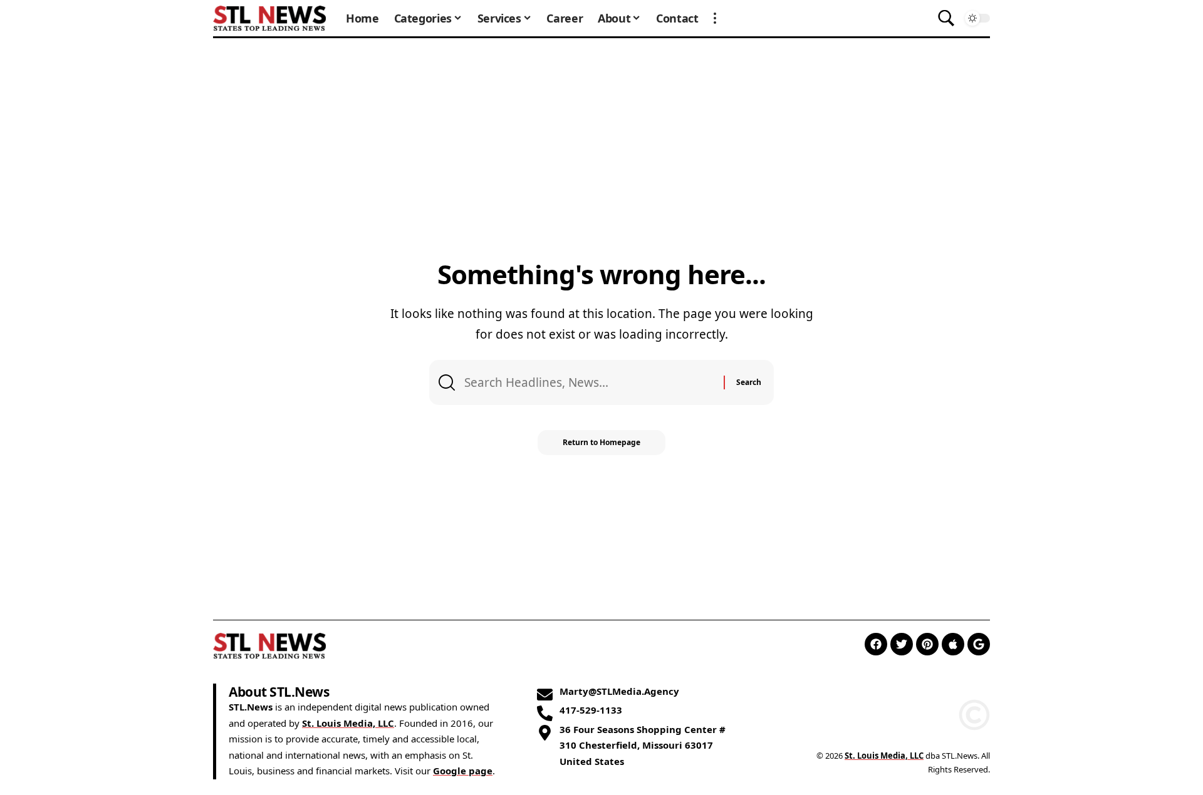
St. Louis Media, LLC (348, 723)
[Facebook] (876, 644)
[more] (715, 18)
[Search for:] (589, 382)
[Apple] (953, 644)
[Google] (978, 644)
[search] (946, 18)
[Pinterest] (927, 644)
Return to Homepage (601, 442)
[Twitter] (901, 644)
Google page (462, 770)
